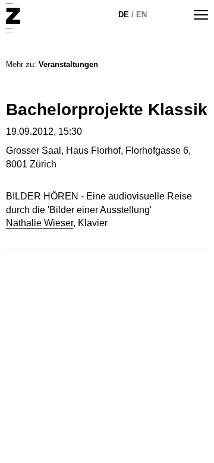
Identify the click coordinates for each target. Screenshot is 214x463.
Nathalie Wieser (39, 223)
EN (141, 14)
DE (123, 14)
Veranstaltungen (68, 64)
